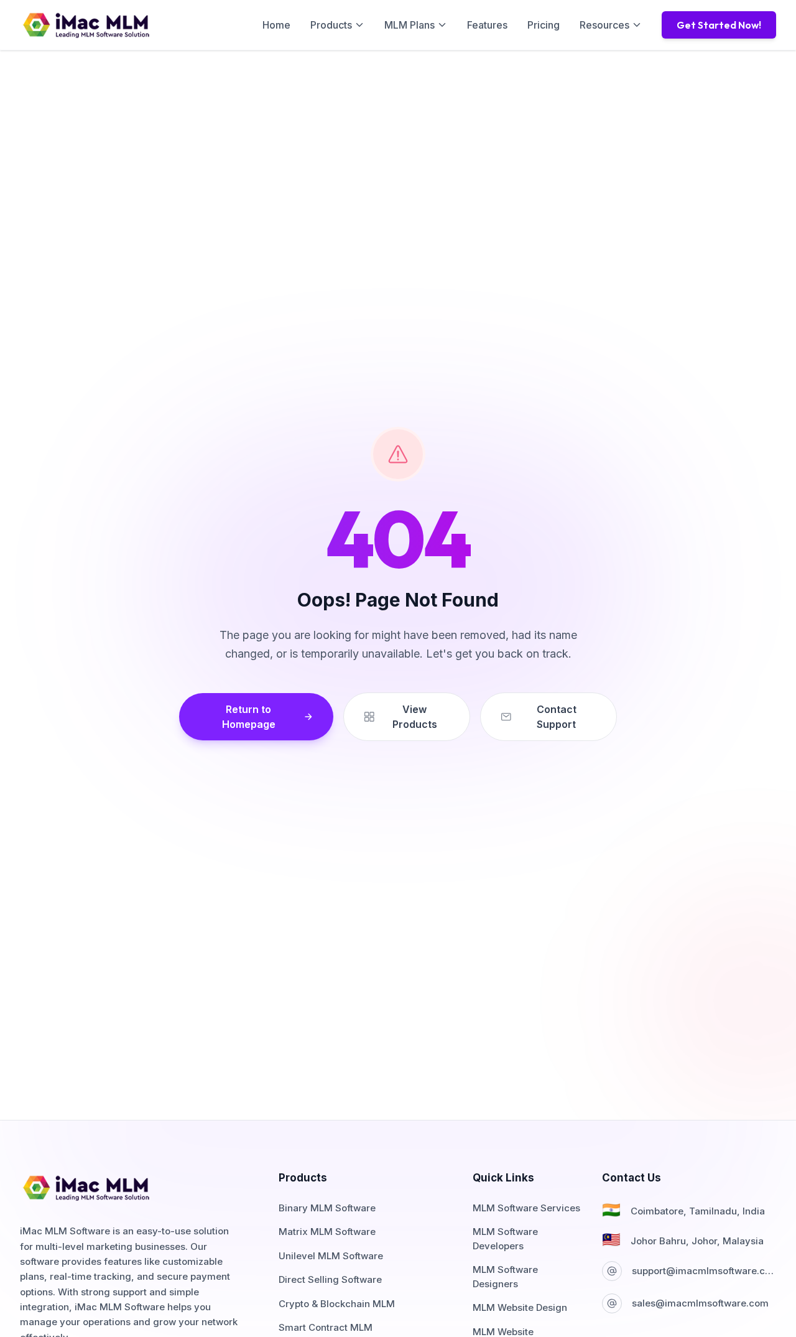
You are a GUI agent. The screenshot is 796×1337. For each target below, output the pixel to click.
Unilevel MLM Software (331, 1256)
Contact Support (556, 716)
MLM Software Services (526, 1208)
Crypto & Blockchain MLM (337, 1304)
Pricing (543, 25)
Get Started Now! (719, 25)
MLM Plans (409, 25)
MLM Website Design (520, 1307)
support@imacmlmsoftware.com (704, 1271)
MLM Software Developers (505, 1239)
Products (331, 25)
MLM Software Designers (505, 1277)
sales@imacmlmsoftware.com (700, 1303)
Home (276, 25)
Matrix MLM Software (327, 1231)
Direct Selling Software (330, 1279)
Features (487, 25)
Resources (604, 25)
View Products (414, 716)
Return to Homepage (248, 716)
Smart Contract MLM (326, 1327)
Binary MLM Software (327, 1208)
